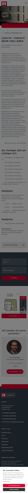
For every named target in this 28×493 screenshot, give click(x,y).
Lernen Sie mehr (6, 481)
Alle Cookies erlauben (14, 485)
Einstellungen (14, 489)
